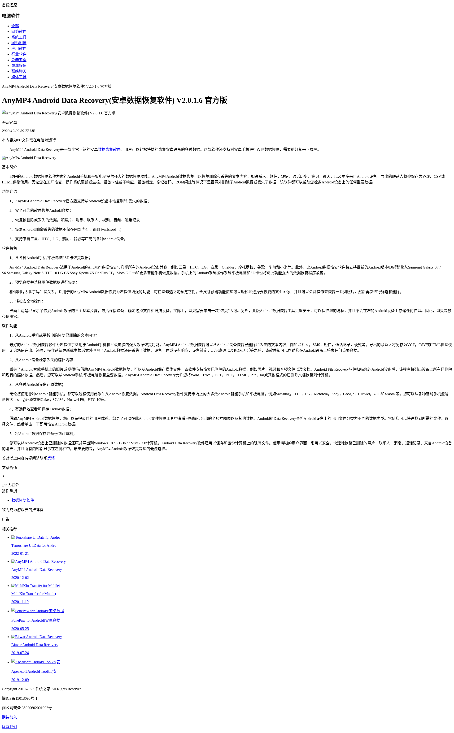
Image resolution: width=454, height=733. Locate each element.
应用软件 (18, 49)
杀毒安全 (18, 60)
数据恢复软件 (109, 149)
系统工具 (18, 37)
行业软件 (18, 54)
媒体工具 (18, 77)
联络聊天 (18, 71)
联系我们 (9, 727)
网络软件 (18, 32)
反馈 (51, 458)
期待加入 (9, 717)
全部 (15, 26)
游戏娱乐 (18, 66)
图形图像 (18, 43)
